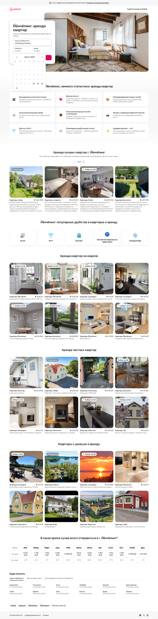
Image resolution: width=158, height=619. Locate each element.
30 (42, 84)
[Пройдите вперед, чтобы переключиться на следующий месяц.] (42, 57)
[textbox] (23, 51)
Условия (46, 615)
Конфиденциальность (33, 615)
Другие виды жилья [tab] (34, 578)
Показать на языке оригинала (98, 3)
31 (16, 88)
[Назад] (74, 162)
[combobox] (32, 43)
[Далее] (83, 162)
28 (34, 84)
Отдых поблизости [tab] (17, 578)
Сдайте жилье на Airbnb (137, 9)
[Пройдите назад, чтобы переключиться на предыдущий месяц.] (17, 57)
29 (38, 84)
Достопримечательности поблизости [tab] (59, 578)
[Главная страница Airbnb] (15, 9)
